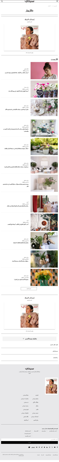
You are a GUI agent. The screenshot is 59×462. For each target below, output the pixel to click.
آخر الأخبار (26, 420)
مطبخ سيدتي (35, 398)
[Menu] (57, 1)
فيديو (37, 395)
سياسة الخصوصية (48, 455)
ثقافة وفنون (26, 69)
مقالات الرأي (35, 402)
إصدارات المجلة (29, 19)
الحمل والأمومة (28, 436)
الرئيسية (55, 6)
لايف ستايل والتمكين (52, 431)
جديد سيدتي (25, 406)
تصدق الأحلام (55, 351)
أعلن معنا (42, 455)
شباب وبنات (26, 87)
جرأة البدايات (55, 357)
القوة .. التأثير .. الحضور (54, 345)
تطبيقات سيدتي (24, 413)
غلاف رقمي (25, 416)
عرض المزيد (29, 289)
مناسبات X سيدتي (24, 398)
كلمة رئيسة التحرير (31, 339)
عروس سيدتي (35, 413)
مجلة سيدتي (25, 395)
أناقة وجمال (36, 431)
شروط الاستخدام (55, 455)
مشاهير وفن (44, 431)
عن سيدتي (26, 402)
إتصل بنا (38, 455)
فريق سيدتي (25, 409)
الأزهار (49, 6)
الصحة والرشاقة (28, 431)
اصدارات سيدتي (34, 416)
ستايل (37, 406)
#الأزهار (29, 11)
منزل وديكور (26, 106)
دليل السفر (35, 420)
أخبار (27, 202)
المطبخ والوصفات (27, 433)
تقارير (37, 409)
